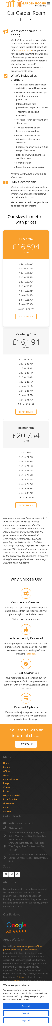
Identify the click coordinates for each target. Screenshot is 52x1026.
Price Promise (10, 799)
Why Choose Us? (11, 795)
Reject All (26, 1020)
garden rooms (19, 946)
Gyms (6, 775)
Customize (26, 1013)
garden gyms (9, 949)
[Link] (26, 928)
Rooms (6, 767)
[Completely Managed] (26, 593)
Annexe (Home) (11, 779)
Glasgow (15, 980)
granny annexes (29, 949)
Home (6, 763)
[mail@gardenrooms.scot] (6, 823)
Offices (6, 771)
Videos (6, 787)
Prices (6, 791)
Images (7, 783)
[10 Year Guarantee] (26, 664)
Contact (7, 811)
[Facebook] (6, 874)
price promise (25, 50)
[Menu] (48, 3)
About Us (8, 807)
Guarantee (8, 803)
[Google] (17, 874)
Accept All (26, 1006)
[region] (26, 1003)
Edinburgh (22, 977)
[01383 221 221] (6, 828)
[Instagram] (11, 874)
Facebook (30, 653)
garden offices (35, 946)
